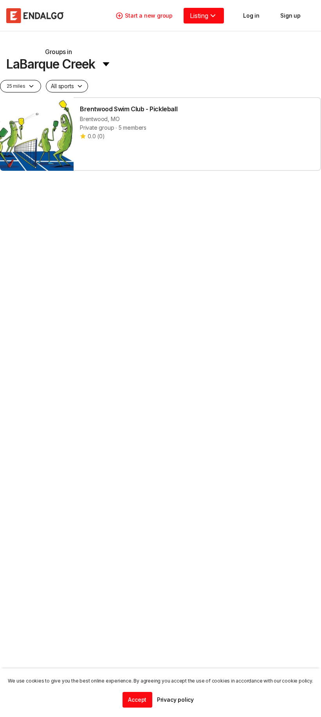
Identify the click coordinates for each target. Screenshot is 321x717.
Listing (199, 16)
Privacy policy (175, 699)
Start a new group (149, 15)
